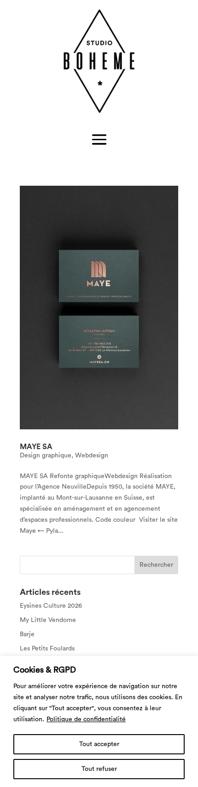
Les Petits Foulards (47, 648)
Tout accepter (99, 744)
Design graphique (45, 455)
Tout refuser (99, 769)
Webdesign (91, 455)
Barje (27, 634)
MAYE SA (36, 447)
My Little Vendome (48, 620)
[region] (99, 721)
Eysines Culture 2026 (51, 606)
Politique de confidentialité (86, 719)
